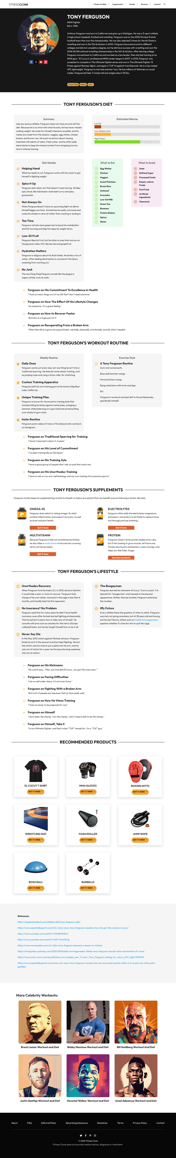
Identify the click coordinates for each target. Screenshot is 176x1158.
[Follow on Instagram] (46, 62)
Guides (132, 4)
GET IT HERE (34, 791)
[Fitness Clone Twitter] (81, 1135)
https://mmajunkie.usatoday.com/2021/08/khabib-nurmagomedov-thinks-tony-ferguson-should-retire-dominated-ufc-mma (81, 951)
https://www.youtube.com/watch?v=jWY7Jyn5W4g (43, 939)
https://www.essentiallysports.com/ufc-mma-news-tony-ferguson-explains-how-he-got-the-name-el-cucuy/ (73, 927)
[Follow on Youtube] (41, 62)
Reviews (144, 4)
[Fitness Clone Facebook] (86, 1135)
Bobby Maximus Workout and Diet (88, 1047)
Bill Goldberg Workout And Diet (136, 1047)
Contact (157, 4)
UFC (90, 84)
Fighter (73, 84)
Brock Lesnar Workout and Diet (40, 1047)
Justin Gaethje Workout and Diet (40, 1100)
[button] (164, 4)
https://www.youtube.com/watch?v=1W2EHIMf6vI (43, 933)
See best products (121, 557)
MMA (83, 84)
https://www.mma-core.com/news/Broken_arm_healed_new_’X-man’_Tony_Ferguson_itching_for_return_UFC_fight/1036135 (81, 957)
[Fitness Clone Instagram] (95, 1135)
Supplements (117, 4)
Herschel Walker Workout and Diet (88, 1100)
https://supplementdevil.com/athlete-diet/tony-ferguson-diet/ (49, 922)
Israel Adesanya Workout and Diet (136, 1100)
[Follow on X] (36, 62)
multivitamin (51, 543)
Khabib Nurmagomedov (146, 619)
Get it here (42, 527)
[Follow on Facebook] (31, 62)
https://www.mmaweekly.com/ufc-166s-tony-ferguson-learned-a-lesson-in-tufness (60, 945)
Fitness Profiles (100, 4)
